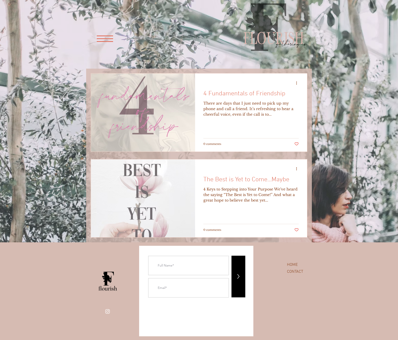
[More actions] (298, 83)
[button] (105, 38)
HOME (292, 264)
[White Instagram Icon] (108, 311)
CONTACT (295, 271)
